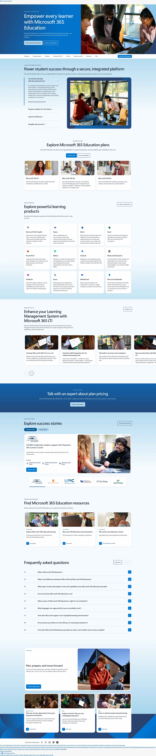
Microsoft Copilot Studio (66, 463)
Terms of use (35, 755)
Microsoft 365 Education (60, 745)
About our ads (49, 755)
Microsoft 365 (28, 747)
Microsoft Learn (93, 747)
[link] (26, 56)
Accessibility (56, 749)
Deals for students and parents (109, 745)
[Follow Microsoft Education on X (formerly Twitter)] (45, 742)
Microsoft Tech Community (122, 747)
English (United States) (6, 751)
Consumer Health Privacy (6, 755)
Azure (76, 747)
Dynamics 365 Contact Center (35, 463)
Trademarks (42, 755)
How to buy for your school (74, 745)
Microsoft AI (3, 747)
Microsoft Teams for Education (46, 745)
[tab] (30, 429)
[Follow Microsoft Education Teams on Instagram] (49, 742)
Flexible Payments (9, 745)
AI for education (121, 745)
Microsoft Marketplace (135, 747)
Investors (38, 749)
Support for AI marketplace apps (105, 747)
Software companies (146, 747)
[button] (37, 482)
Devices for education (32, 745)
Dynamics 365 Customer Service (51, 463)
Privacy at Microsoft (30, 749)
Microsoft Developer (83, 747)
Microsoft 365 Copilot (60, 747)
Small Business (70, 747)
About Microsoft (12, 749)
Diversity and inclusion (47, 749)
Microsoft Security (11, 747)
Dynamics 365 (20, 747)
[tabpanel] (77, 460)
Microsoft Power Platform (38, 747)
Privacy (21, 755)
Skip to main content (6, 1)
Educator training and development (91, 745)
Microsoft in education (20, 745)
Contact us (16, 755)
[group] (41, 350)
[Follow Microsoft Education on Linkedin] (53, 742)
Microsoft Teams (50, 747)
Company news (21, 749)
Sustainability (63, 749)
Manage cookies (27, 755)
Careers (6, 749)
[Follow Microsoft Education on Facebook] (42, 742)
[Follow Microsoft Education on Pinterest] (57, 742)
